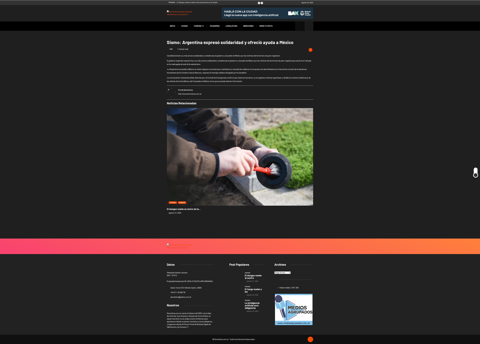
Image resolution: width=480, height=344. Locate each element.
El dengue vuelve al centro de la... (184, 209)
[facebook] (301, 26)
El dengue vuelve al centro (253, 276)
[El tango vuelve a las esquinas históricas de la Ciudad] (235, 290)
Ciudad (184, 26)
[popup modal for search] (309, 26)
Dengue (182, 202)
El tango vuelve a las (253, 290)
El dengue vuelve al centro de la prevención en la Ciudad (197, 2)
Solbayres (215, 26)
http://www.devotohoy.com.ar (190, 94)
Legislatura (231, 26)
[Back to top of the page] (310, 339)
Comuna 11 (199, 26)
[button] (259, 3)
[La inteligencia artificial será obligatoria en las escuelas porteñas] (235, 304)
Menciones (248, 26)
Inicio (172, 26)
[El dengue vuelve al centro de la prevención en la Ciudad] (235, 276)
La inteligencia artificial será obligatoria (252, 305)
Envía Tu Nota (266, 26)
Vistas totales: (285, 288)
